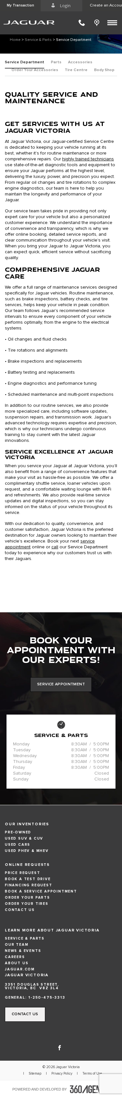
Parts (56, 62)
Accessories (80, 62)
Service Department (24, 62)
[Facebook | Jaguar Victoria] (59, 1047)
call (54, 547)
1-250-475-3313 (46, 997)
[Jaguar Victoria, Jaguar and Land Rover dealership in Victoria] (30, 23)
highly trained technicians (88, 159)
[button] (20, 5)
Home (15, 40)
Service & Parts (38, 40)
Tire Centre (76, 70)
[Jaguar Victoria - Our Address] (98, 22)
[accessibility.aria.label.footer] (90, 1089)
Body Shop (104, 70)
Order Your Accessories (34, 70)
